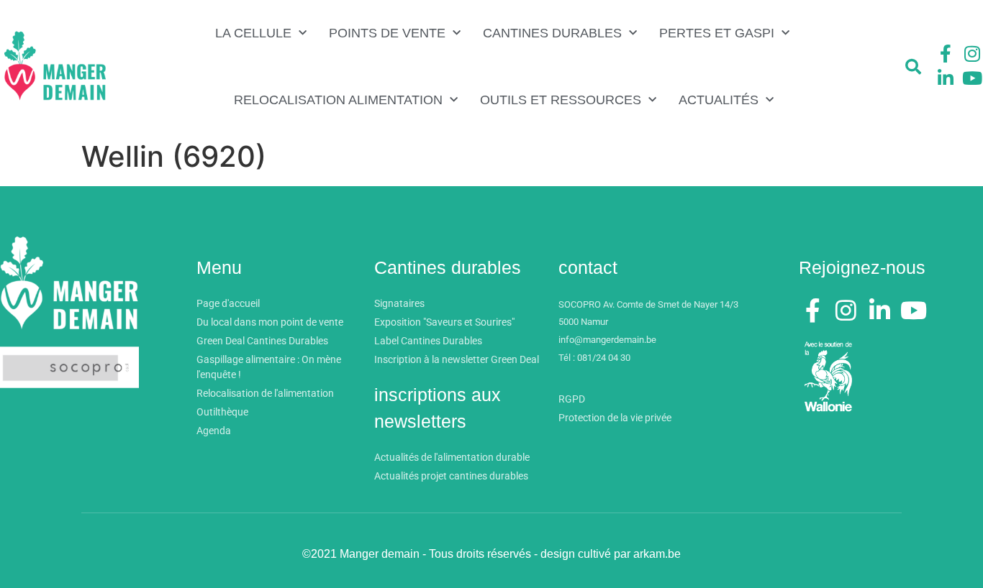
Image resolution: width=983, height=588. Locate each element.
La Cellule (253, 33)
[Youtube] (972, 77)
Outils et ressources (560, 100)
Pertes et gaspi (716, 33)
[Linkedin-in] (945, 77)
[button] (913, 66)
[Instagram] (972, 54)
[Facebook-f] (945, 54)
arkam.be (657, 554)
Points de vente (387, 33)
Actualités (718, 100)
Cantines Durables (552, 33)
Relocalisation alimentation (338, 100)
